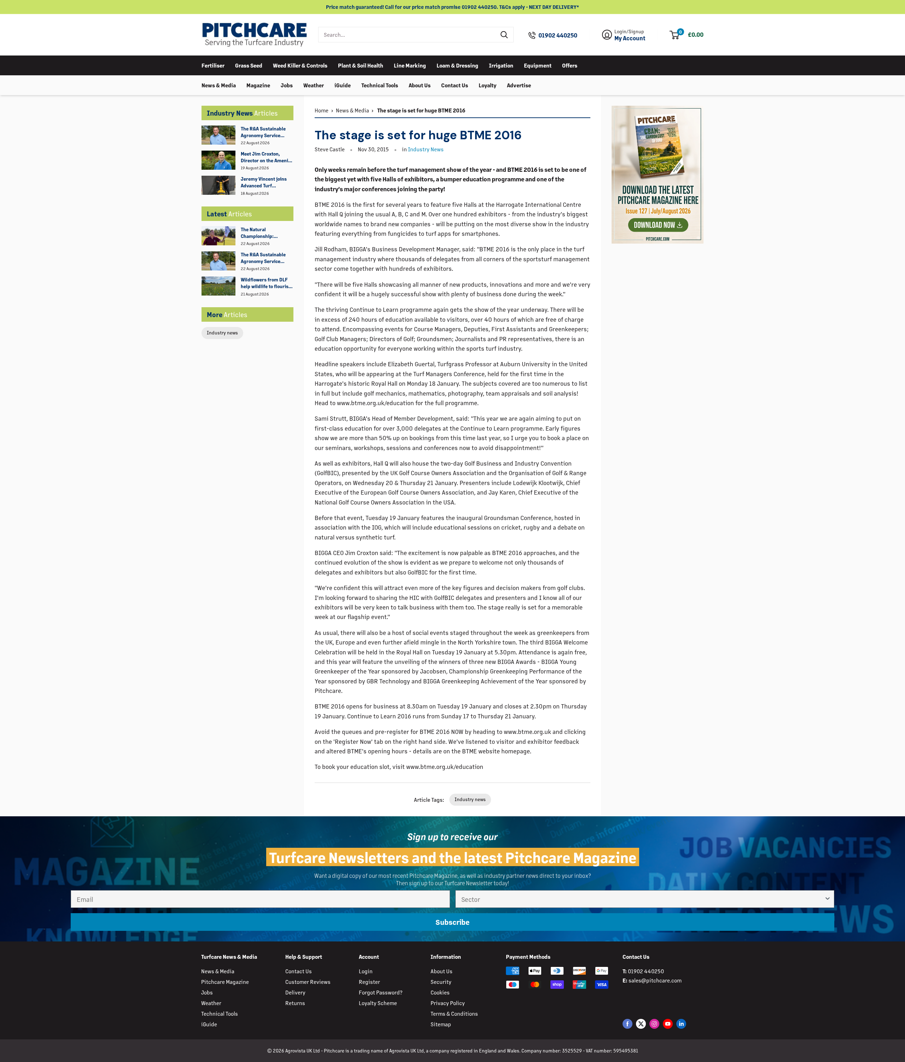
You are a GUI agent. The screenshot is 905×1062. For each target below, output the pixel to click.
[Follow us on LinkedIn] (681, 1024)
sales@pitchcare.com (655, 980)
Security (441, 981)
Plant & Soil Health (360, 65)
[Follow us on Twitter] (641, 1024)
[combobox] (407, 34)
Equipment (537, 65)
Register (369, 981)
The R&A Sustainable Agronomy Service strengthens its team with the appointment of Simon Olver (267, 132)
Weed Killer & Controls (300, 65)
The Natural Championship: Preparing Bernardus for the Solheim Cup (264, 233)
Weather (313, 84)
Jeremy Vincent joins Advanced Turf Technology (264, 182)
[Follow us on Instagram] (654, 1024)
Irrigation (501, 65)
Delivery (295, 992)
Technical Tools (379, 84)
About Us (420, 84)
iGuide (342, 84)
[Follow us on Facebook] (627, 1024)
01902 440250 (557, 35)
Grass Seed (248, 65)
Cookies (440, 992)
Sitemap (441, 1024)
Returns (295, 1002)
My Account (630, 38)
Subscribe (452, 922)
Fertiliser (213, 65)
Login (366, 971)
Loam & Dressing (457, 65)
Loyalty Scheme (378, 1002)
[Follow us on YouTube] (668, 1024)
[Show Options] (827, 899)
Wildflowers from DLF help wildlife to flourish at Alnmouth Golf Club (266, 283)
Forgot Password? (380, 992)
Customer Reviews (308, 981)
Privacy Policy (448, 1002)
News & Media (219, 84)
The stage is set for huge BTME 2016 (420, 110)
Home (321, 110)
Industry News (426, 149)
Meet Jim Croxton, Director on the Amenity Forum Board (266, 157)
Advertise (519, 84)
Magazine (258, 84)
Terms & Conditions (454, 1013)
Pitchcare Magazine (225, 981)
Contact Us (454, 84)
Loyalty (487, 84)
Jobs (287, 84)
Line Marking (410, 65)
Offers (569, 65)
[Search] (504, 34)
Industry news (222, 332)
